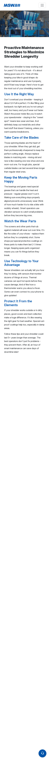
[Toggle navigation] (42, 5)
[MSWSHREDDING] (14, 5)
